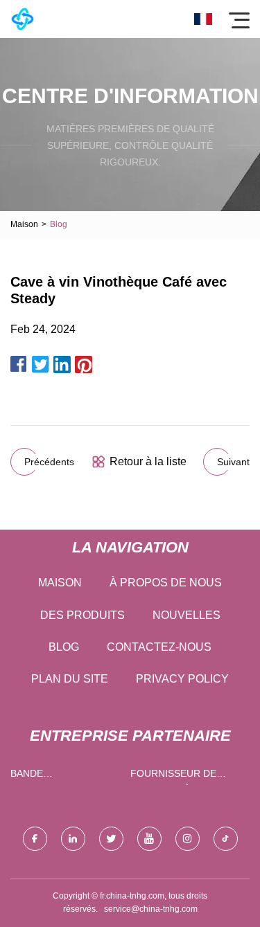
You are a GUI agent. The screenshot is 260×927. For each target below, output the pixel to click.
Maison (24, 224)
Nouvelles (186, 615)
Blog (64, 647)
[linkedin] (73, 839)
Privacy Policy (182, 679)
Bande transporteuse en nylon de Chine (61, 776)
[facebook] (35, 839)
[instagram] (187, 839)
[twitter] (111, 839)
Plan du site (69, 679)
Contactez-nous (159, 647)
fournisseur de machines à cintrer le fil (183, 776)
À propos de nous (166, 582)
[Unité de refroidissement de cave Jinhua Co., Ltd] (22, 19)
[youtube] (149, 839)
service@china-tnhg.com (151, 909)
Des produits (82, 615)
